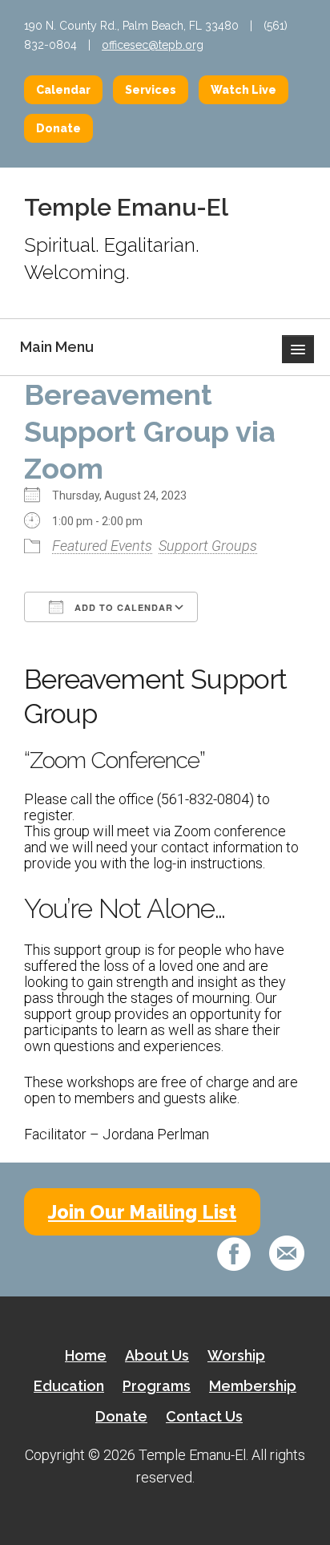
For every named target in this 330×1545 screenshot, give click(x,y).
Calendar (63, 89)
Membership (252, 1385)
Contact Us (204, 1416)
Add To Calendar (122, 607)
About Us (157, 1355)
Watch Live (243, 89)
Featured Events (102, 545)
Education (69, 1385)
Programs (157, 1385)
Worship (236, 1355)
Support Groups (208, 545)
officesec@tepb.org (152, 44)
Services (150, 89)
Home (86, 1355)
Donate (58, 128)
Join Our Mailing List (142, 1211)
